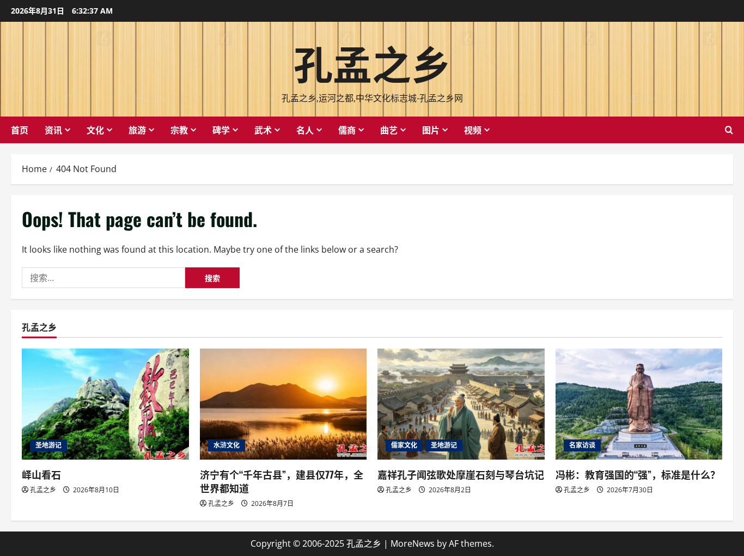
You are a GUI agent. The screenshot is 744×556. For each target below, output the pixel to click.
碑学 (221, 129)
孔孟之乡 (372, 62)
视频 (472, 129)
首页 (19, 129)
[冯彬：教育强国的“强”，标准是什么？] (639, 404)
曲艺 (389, 129)
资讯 (53, 129)
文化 (95, 129)
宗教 (179, 129)
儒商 (347, 129)
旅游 (137, 129)
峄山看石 (41, 474)
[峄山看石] (105, 404)
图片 (431, 129)
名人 (305, 129)
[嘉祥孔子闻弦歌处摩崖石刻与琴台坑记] (461, 404)
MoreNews (413, 543)
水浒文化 (227, 445)
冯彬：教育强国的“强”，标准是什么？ (638, 474)
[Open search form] (729, 129)
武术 (263, 129)
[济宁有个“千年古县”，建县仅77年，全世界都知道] (283, 404)
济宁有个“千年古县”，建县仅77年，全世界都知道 (281, 481)
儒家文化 (404, 445)
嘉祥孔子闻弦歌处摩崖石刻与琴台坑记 (460, 474)
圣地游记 (48, 445)
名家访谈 (582, 445)
